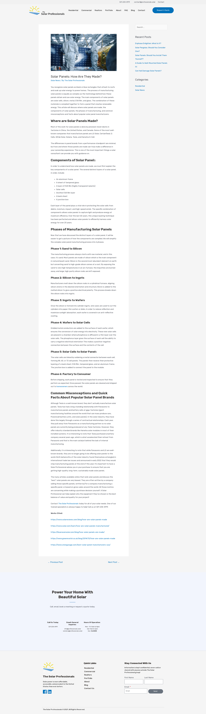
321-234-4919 (124, 2)
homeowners (62, 386)
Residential (73, 10)
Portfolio (109, 10)
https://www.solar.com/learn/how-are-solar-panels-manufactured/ (80, 526)
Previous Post (55, 562)
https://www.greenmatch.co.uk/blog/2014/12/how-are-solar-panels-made (83, 538)
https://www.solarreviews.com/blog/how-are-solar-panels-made (79, 519)
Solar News (55, 80)
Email (127, 687)
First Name (129, 677)
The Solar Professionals (68, 503)
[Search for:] (151, 27)
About (118, 10)
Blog (133, 10)
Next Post (114, 562)
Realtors (98, 10)
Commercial (86, 10)
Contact (161, 2)
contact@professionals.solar (144, 2)
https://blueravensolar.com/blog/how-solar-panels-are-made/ (78, 532)
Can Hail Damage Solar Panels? (148, 71)
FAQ (126, 10)
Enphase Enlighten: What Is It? (148, 43)
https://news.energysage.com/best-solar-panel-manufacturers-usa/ (81, 545)
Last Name (149, 677)
